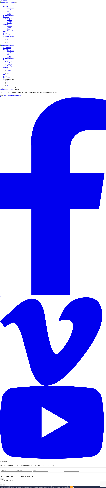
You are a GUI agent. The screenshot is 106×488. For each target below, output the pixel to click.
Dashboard (9, 20)
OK (71, 487)
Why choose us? (7, 18)
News (8, 29)
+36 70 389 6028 (8, 95)
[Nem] (73, 487)
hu (7, 38)
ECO (8, 11)
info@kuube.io (17, 95)
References (6, 17)
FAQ (4, 32)
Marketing (9, 23)
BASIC (9, 14)
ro (7, 42)
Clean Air (9, 21)
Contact (5, 33)
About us (5, 24)
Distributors (10, 30)
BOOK (9, 12)
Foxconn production (8, 15)
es (7, 39)
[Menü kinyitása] (16, 2)
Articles (9, 27)
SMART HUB (7, 5)
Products (5, 6)
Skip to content (4, 0)
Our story (9, 26)
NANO (9, 9)
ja (7, 40)
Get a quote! (6, 35)
